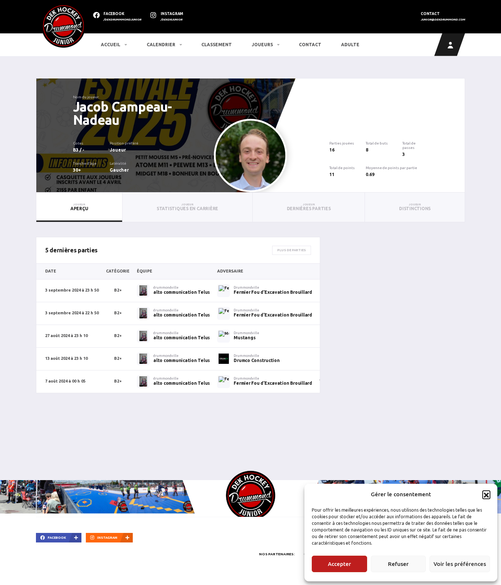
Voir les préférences (460, 564)
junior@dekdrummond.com (443, 19)
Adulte (350, 44)
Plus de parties (291, 250)
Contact (310, 44)
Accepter (339, 564)
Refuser (398, 564)
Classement (216, 44)
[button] (486, 494)
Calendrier (161, 44)
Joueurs (263, 44)
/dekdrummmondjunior (122, 19)
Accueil (111, 44)
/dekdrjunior (171, 19)
